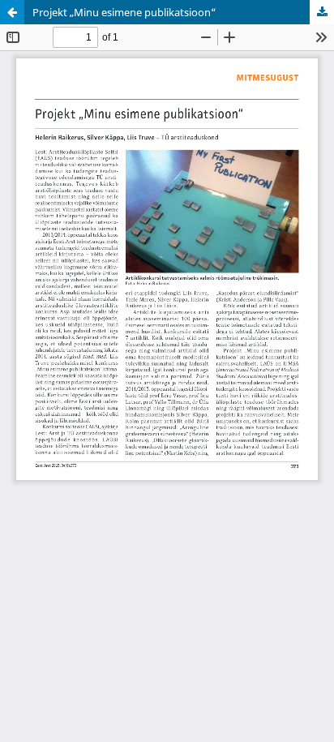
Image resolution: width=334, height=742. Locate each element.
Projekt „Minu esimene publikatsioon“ (124, 12)
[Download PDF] (322, 12)
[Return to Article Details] (12, 12)
